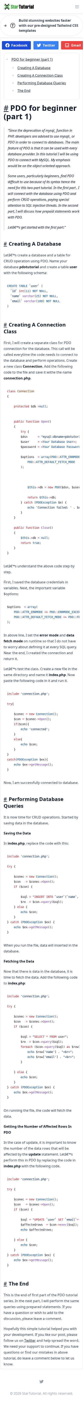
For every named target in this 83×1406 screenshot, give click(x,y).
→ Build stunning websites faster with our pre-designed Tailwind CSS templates (41, 25)
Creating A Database (33, 68)
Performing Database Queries (41, 83)
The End (23, 90)
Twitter (30, 1340)
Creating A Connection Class (40, 75)
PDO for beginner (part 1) (32, 59)
